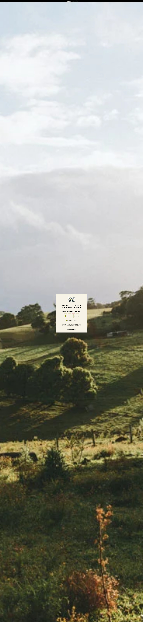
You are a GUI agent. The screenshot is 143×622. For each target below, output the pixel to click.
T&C (80, 324)
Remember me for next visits (72, 320)
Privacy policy (66, 325)
